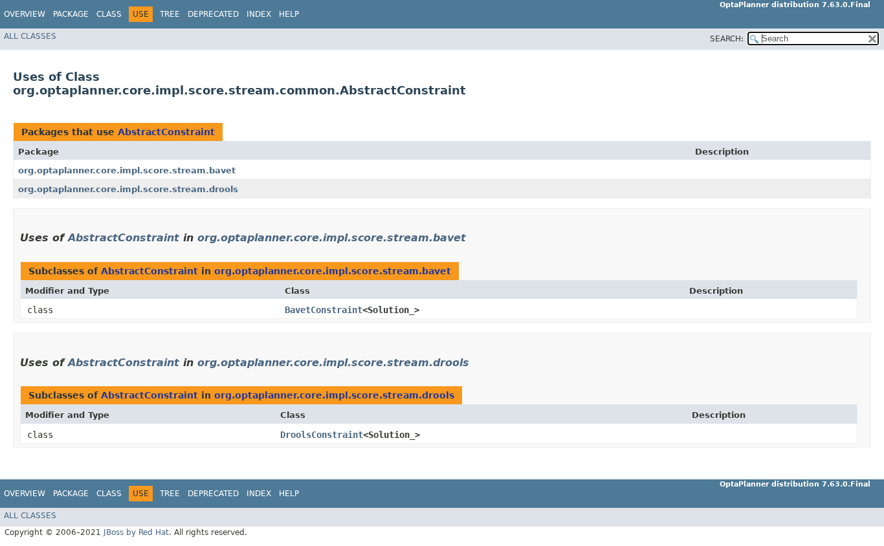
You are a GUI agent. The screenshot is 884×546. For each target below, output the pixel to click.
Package (71, 14)
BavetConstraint (323, 310)
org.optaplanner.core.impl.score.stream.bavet (127, 170)
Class (109, 14)
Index (259, 14)
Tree (170, 14)
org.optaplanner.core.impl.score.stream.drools (128, 189)
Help (289, 14)
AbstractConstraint (166, 132)
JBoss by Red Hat (136, 532)
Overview (24, 14)
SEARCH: (727, 38)
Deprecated (213, 14)
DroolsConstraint (321, 435)
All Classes (30, 36)
